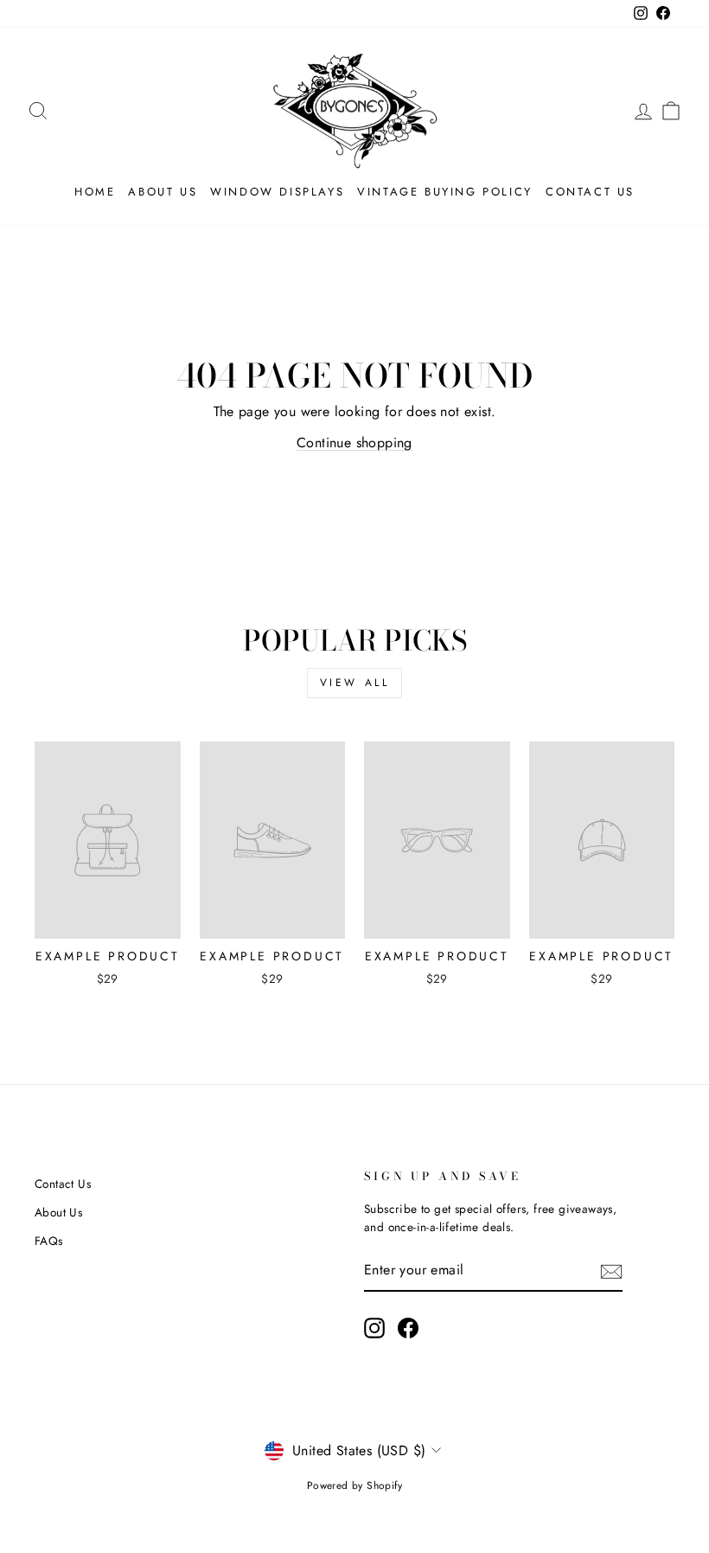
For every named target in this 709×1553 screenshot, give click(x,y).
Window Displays (277, 191)
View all (355, 682)
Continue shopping (354, 442)
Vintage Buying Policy (445, 191)
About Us (162, 191)
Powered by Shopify (354, 1485)
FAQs (49, 1240)
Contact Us (590, 191)
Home (94, 191)
